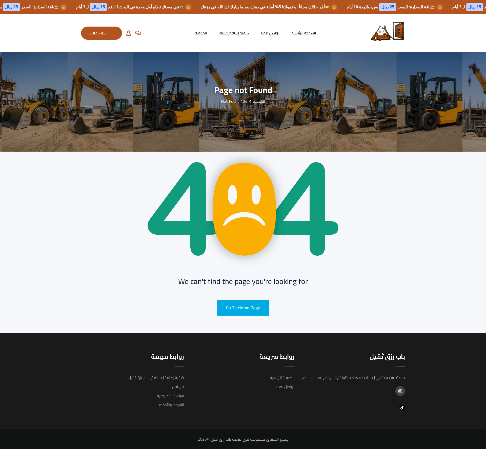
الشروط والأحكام (171, 405)
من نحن (178, 386)
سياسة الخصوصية (170, 395)
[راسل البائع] (138, 33)
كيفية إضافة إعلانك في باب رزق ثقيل (156, 377)
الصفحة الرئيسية (303, 33)
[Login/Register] (128, 33)
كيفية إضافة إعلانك (234, 33)
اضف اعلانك (98, 33)
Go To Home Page (243, 307)
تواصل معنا (270, 33)
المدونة (201, 33)
